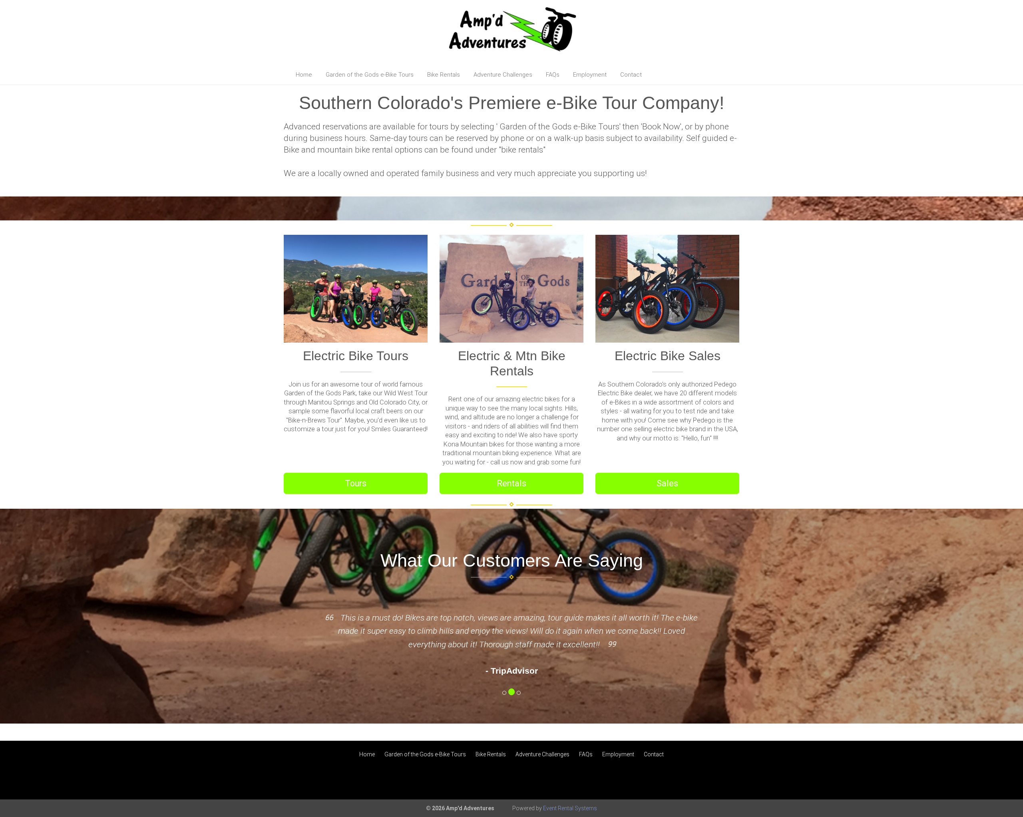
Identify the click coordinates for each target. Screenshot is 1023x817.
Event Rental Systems (570, 808)
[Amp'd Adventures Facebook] (980, 780)
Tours (355, 483)
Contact (631, 74)
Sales (667, 483)
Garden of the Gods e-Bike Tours (370, 74)
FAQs (552, 74)
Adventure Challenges (503, 74)
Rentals (511, 483)
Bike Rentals (443, 74)
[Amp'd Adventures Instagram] (1001, 780)
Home (304, 74)
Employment (590, 74)
